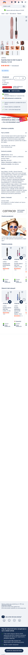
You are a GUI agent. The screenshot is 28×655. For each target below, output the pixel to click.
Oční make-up (13, 13)
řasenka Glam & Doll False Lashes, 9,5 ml (18, 265)
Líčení (7, 13)
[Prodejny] (12, 2)
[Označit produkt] (26, 17)
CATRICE (3, 58)
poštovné (4, 84)
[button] (25, 2)
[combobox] (14, 6)
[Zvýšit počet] (23, 78)
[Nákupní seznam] (15, 2)
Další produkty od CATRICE (21, 211)
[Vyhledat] (23, 6)
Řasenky (19, 13)
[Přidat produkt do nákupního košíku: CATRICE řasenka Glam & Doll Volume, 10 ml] (10, 258)
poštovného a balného (6, 605)
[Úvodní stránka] (4, 2)
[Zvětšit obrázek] (14, 28)
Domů (3, 13)
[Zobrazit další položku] (24, 229)
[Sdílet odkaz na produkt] (26, 20)
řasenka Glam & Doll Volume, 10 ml (6, 265)
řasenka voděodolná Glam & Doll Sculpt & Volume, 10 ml (17, 311)
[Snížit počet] (15, 78)
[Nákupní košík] (22, 2)
